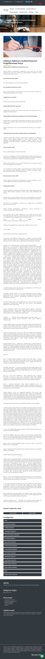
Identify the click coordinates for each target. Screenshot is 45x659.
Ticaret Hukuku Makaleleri (10, 549)
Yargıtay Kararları (23, 12)
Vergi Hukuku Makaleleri (10, 560)
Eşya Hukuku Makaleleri (10, 556)
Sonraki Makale (32, 513)
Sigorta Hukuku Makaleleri (10, 567)
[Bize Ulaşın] (42, 656)
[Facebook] (26, 1)
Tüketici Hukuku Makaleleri (10, 574)
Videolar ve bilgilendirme (11, 601)
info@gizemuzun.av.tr (8, 1)
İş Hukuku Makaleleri (9, 527)
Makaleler (31, 12)
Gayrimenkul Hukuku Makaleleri (12, 534)
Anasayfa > (8, 26)
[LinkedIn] (29, 1)
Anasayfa (12, 8)
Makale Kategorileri (9, 602)
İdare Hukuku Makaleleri (10, 552)
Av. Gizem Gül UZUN (20, 8)
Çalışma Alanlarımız (31, 8)
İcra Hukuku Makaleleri (9, 538)
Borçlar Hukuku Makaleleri (10, 545)
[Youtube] (31, 1)
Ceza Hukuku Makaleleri (10, 531)
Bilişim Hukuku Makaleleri (10, 563)
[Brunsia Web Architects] (22, 655)
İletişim (37, 12)
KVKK (5, 570)
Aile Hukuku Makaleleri (9, 524)
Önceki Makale (13, 513)
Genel (5, 520)
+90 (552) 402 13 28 (19, 1)
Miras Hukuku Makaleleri (10, 542)
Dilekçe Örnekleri (14, 12)
